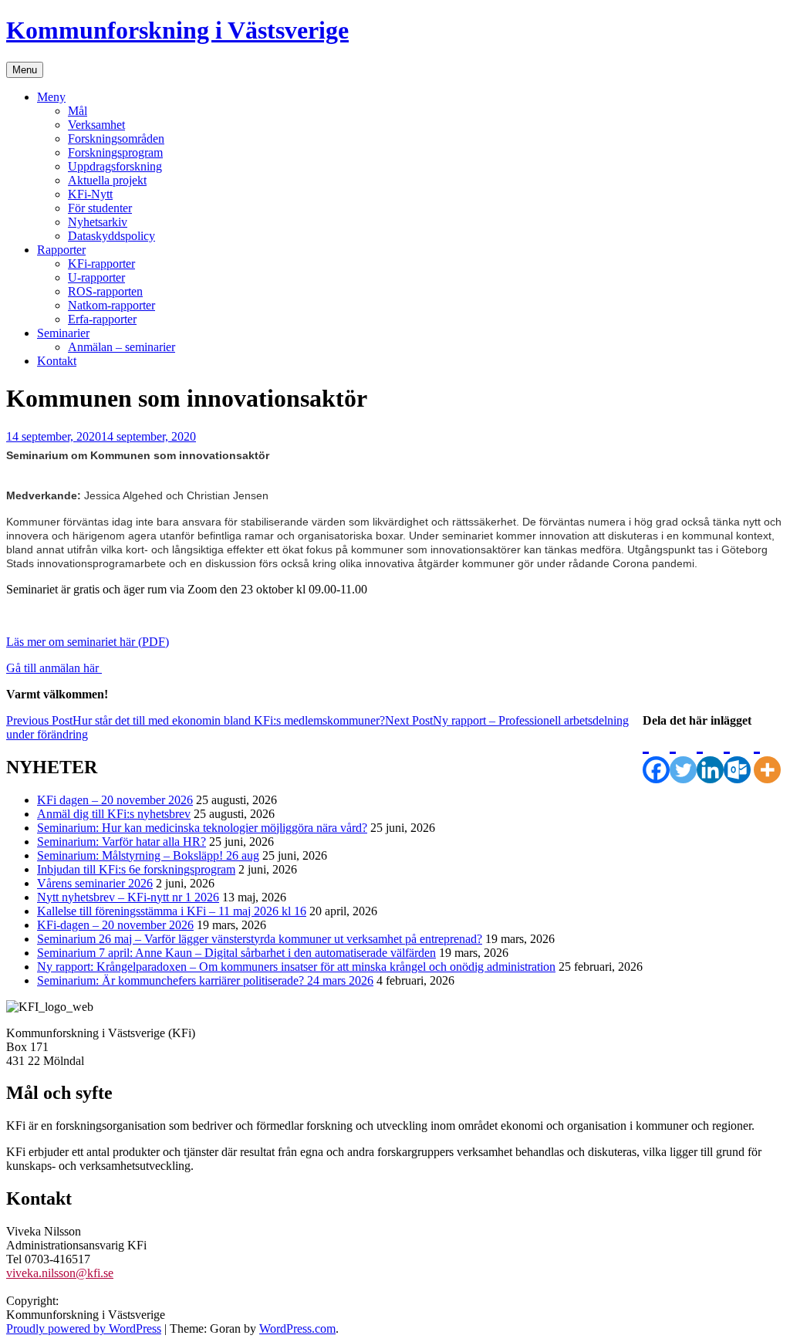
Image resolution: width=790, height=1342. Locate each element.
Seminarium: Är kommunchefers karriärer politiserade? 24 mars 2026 (205, 980)
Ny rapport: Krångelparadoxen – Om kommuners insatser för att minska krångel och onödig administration (296, 966)
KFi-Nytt (90, 194)
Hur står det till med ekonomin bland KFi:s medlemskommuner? (195, 720)
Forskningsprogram (115, 152)
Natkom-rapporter (111, 305)
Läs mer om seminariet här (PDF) (87, 641)
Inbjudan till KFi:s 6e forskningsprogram (136, 869)
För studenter (100, 208)
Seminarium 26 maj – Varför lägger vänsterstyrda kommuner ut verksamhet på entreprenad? (259, 938)
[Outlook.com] (737, 755)
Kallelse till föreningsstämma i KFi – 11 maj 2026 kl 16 (171, 911)
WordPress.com (297, 1328)
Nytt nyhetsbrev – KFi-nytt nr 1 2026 (128, 897)
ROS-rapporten (105, 291)
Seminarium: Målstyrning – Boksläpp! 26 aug (148, 855)
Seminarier (63, 333)
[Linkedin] (710, 755)
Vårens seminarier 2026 (95, 883)
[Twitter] (683, 755)
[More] (767, 755)
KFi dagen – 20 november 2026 (115, 799)
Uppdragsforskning (115, 166)
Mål (77, 110)
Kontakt (56, 360)
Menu (24, 70)
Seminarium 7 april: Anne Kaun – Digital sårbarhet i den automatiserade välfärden (236, 952)
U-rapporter (96, 277)
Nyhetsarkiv (97, 221)
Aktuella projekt (107, 180)
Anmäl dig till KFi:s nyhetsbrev (114, 813)
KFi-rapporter (101, 263)
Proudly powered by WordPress (83, 1328)
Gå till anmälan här (54, 667)
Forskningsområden (116, 138)
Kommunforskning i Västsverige (177, 30)
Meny (51, 96)
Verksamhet (96, 124)
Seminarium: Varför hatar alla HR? (121, 841)
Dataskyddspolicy (111, 235)
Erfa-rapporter (102, 319)
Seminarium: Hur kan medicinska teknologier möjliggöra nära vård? (202, 827)
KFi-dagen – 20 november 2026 (115, 924)
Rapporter (61, 249)
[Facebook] (656, 755)
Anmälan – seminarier (121, 346)
